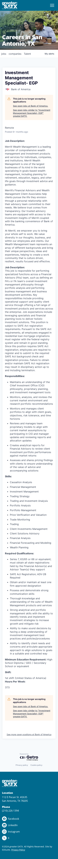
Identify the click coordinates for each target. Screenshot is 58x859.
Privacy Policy (18, 849)
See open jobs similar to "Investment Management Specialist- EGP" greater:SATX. (31, 113)
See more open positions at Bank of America (29, 734)
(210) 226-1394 (10, 810)
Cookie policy (36, 765)
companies (15, 53)
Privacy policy (22, 765)
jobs (3, 53)
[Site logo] (9, 5)
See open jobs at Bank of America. (30, 106)
